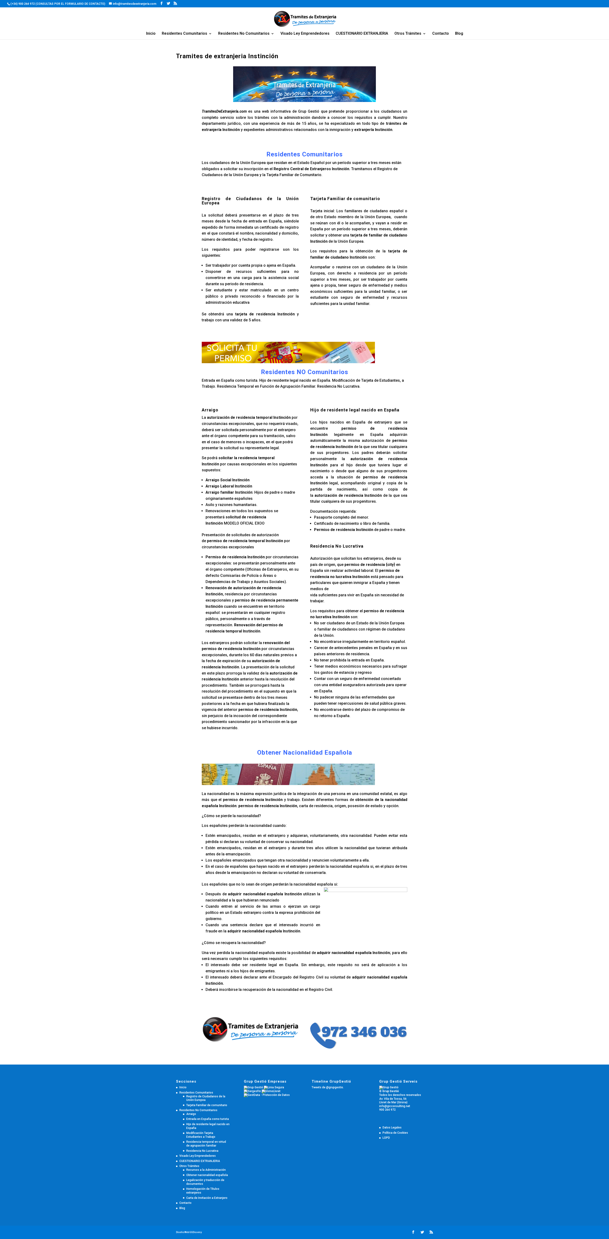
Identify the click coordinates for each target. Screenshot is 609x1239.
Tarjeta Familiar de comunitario (206, 1105)
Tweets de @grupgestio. (328, 1087)
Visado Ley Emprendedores (304, 34)
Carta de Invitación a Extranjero (206, 1198)
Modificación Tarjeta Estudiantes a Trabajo (200, 1134)
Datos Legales (392, 1127)
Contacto (440, 34)
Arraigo (191, 1114)
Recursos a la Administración (206, 1170)
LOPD (386, 1137)
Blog (459, 34)
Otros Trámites (407, 34)
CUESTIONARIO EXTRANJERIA (362, 34)
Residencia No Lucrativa (202, 1150)
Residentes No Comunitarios (244, 34)
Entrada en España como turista (207, 1119)
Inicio (151, 34)
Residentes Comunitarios (184, 34)
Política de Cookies (395, 1132)
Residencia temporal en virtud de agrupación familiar (206, 1143)
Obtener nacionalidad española (207, 1175)
